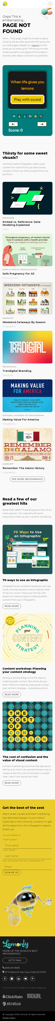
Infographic (9, 326)
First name (10, 840)
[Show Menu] (50, 4)
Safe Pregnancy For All (18, 273)
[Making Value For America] (27, 411)
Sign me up (12, 872)
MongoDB (8, 218)
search (35, 45)
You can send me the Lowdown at (24, 861)
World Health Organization (20, 269)
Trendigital (10, 367)
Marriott (8, 318)
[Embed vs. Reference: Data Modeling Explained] (27, 214)
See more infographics (27, 479)
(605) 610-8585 (12, 968)
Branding (8, 375)
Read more (12, 606)
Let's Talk (14, 960)
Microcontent (10, 278)
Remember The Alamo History (24, 468)
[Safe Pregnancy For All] (27, 265)
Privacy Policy (9, 1018)
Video (6, 229)
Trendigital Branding (17, 370)
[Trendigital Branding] (27, 363)
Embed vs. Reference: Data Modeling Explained (21, 223)
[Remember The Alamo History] (27, 460)
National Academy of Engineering (23, 415)
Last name (9, 850)
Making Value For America (21, 419)
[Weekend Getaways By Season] (27, 314)
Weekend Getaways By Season (24, 322)
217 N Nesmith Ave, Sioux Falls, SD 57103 (25, 972)
